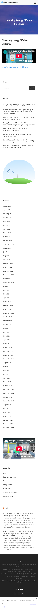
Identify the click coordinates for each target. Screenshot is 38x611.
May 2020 (6, 412)
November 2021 (8, 355)
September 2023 (8, 282)
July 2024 (6, 252)
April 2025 (6, 229)
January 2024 (7, 267)
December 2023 (8, 271)
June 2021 (6, 370)
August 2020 (7, 405)
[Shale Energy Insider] (10, 4)
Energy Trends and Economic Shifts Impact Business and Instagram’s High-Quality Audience (19, 124)
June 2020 (6, 408)
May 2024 (6, 256)
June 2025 (6, 221)
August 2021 (7, 363)
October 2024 (7, 240)
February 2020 (8, 420)
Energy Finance (8, 485)
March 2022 (7, 344)
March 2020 (7, 416)
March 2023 (7, 302)
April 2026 (6, 210)
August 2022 (7, 324)
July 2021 (6, 366)
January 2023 (7, 309)
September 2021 (8, 359)
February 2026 (8, 214)
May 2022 (6, 336)
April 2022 (6, 340)
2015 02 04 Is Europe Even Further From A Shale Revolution (19, 577)
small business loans (10, 492)
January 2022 (7, 347)
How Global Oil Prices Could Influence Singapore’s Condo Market (15, 129)
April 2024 (6, 259)
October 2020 (7, 397)
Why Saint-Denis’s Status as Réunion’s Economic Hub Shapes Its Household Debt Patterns (19, 105)
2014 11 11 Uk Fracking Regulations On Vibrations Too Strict (19, 582)
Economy (6, 481)
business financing (9, 477)
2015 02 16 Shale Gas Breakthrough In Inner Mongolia (19, 574)
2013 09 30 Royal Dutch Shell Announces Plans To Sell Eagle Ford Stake (19, 566)
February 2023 (8, 305)
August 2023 (7, 286)
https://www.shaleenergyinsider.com (15, 67)
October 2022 (7, 317)
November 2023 (8, 275)
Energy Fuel (7, 488)
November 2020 (8, 393)
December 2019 (8, 424)
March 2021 (7, 382)
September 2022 (8, 321)
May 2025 (6, 225)
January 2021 (7, 386)
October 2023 (7, 279)
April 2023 (6, 298)
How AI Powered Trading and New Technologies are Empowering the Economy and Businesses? (18, 141)
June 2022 (6, 332)
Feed (6, 508)
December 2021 (8, 351)
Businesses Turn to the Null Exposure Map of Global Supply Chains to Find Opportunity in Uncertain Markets (18, 111)
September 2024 (8, 244)
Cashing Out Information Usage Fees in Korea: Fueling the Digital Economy (18, 146)
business (6, 473)
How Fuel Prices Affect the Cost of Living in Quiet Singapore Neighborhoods (19, 118)
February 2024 (8, 263)
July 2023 (6, 290)
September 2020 (8, 401)
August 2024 (7, 248)
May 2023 (6, 294)
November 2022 (8, 313)
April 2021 (6, 378)
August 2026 (7, 206)
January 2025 (7, 237)
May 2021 (6, 374)
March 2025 (7, 233)
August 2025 (7, 217)
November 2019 (8, 428)
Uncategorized (8, 496)
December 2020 (8, 389)
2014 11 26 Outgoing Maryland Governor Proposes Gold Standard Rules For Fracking (19, 570)
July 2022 (6, 328)
